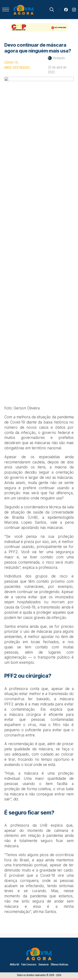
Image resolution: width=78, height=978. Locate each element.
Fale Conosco (28, 964)
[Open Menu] (5, 9)
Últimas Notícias (59, 964)
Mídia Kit (14, 964)
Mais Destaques (17, 67)
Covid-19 (11, 63)
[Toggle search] (51, 9)
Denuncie (44, 964)
